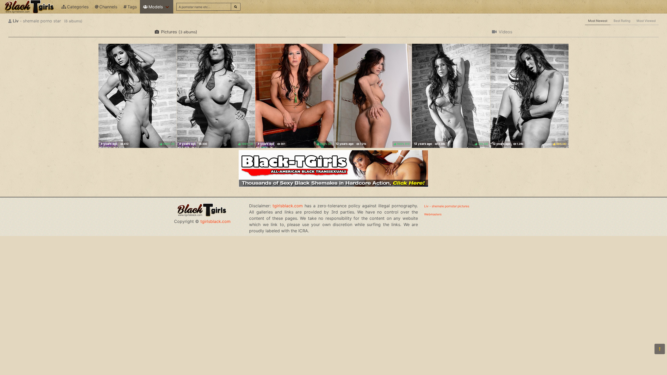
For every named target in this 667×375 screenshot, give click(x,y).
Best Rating (622, 21)
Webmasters (433, 214)
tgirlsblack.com (215, 221)
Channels (108, 6)
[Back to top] (659, 349)
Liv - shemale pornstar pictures (446, 206)
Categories (78, 6)
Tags (132, 6)
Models (156, 6)
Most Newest (597, 21)
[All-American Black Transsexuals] (333, 185)
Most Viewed (646, 21)
